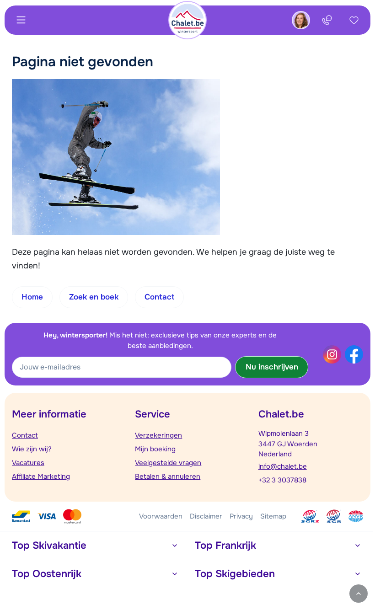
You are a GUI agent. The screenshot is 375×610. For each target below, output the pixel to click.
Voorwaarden (160, 516)
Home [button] (32, 297)
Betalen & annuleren (167, 476)
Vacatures (28, 462)
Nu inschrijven (272, 367)
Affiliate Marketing (41, 476)
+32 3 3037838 (282, 480)
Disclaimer (206, 516)
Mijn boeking (155, 449)
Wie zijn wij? (32, 449)
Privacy (241, 516)
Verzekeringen (158, 435)
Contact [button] (159, 297)
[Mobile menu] (21, 20)
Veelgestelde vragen (168, 462)
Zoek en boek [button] (93, 297)
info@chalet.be (282, 466)
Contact (25, 435)
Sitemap (273, 516)
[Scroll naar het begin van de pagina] (358, 593)
